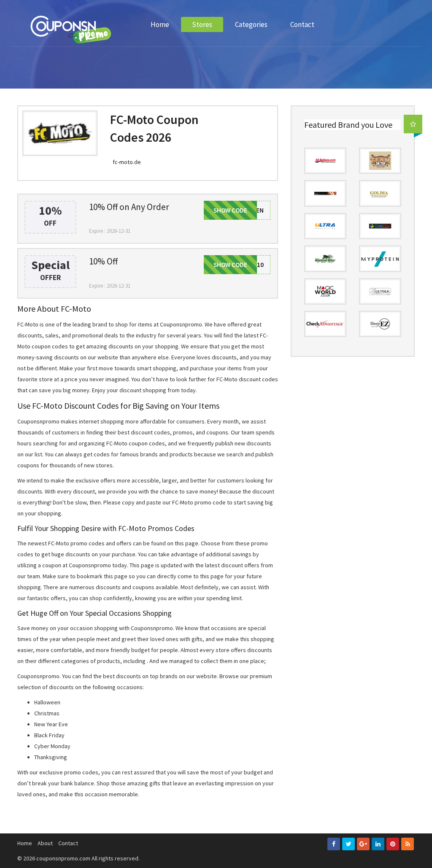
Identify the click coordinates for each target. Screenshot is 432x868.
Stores (202, 24)
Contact (302, 24)
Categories (251, 24)
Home (160, 24)
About (45, 843)
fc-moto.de (127, 162)
